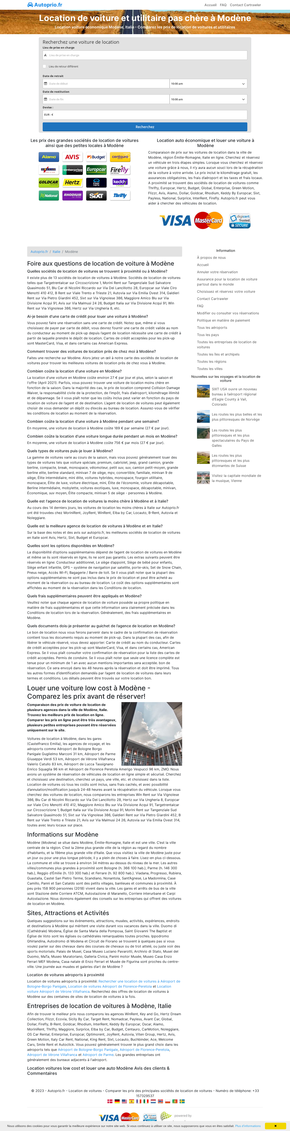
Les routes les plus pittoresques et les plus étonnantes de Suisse (230, 460)
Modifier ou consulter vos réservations (228, 313)
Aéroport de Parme (98, 1055)
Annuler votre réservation (217, 272)
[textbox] (145, 55)
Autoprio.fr (47, 5)
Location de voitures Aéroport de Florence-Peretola (110, 986)
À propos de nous (211, 257)
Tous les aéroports (212, 327)
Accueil (210, 5)
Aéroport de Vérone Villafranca (52, 1055)
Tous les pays (208, 335)
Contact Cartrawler (245, 5)
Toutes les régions (211, 361)
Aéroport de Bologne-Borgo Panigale (88, 1049)
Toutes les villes (209, 369)
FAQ (223, 5)
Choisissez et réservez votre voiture (226, 291)
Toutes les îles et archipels (218, 354)
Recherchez (145, 127)
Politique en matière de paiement (223, 320)
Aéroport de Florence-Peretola (144, 1049)
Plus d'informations (248, 1126)
